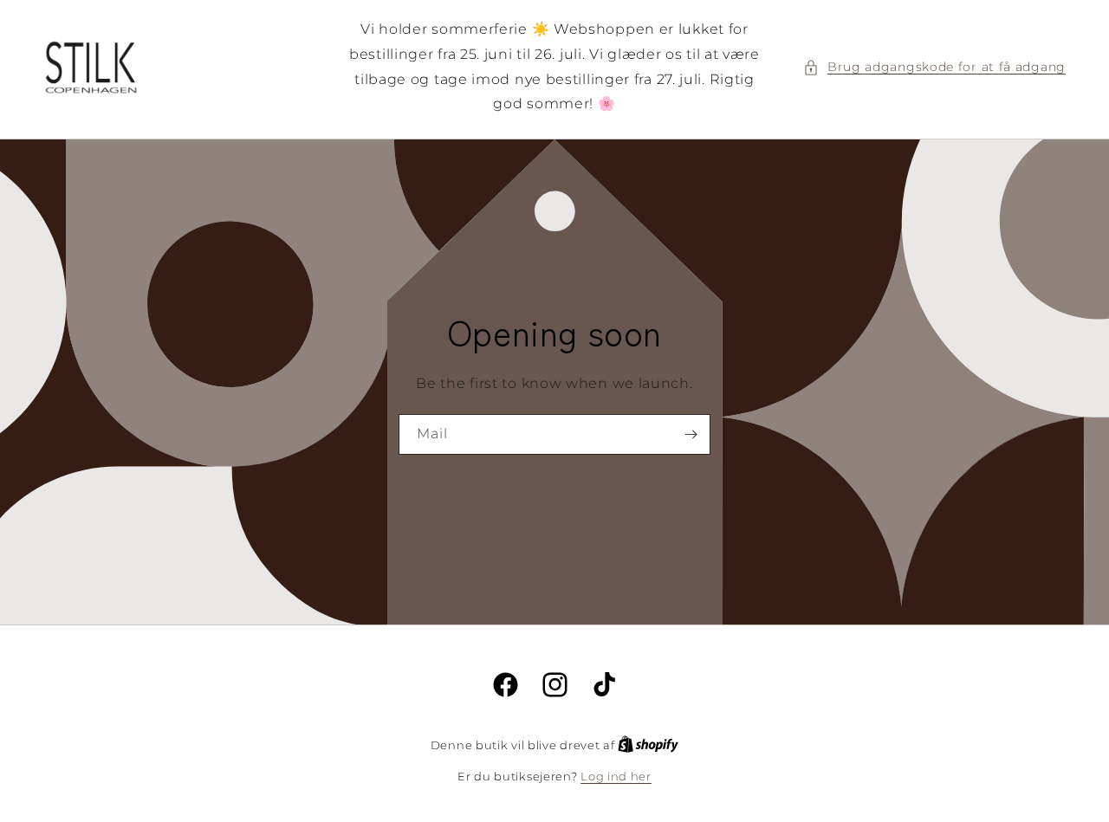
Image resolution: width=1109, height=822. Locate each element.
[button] (934, 67)
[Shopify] (648, 745)
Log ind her (616, 776)
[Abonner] (690, 434)
